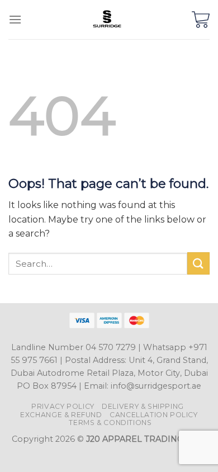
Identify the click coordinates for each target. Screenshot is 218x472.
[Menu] (15, 19)
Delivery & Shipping (143, 406)
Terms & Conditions (110, 422)
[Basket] (201, 19)
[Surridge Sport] (106, 19)
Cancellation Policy (154, 414)
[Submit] (198, 263)
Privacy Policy (62, 406)
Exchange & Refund (61, 414)
